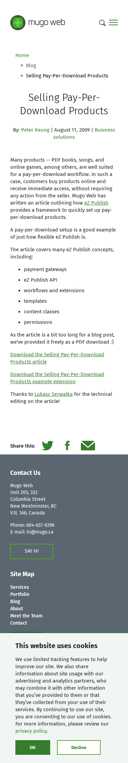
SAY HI (32, 551)
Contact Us (25, 473)
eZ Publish (96, 203)
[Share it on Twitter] (47, 446)
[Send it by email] (88, 446)
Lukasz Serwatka (53, 394)
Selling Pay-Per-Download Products (64, 104)
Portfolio (19, 594)
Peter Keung (35, 130)
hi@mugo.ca (40, 532)
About (16, 609)
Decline (78, 747)
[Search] (102, 22)
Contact (18, 623)
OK (32, 747)
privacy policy (30, 731)
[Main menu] (113, 22)
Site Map (22, 574)
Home (22, 55)
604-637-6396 (40, 525)
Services (19, 587)
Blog (31, 65)
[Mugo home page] (37, 22)
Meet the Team (26, 616)
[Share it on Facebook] (67, 446)
